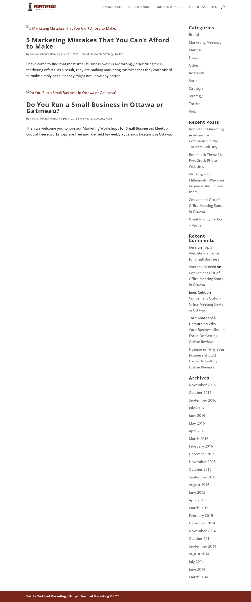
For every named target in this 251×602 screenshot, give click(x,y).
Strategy (108, 54)
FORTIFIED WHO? (139, 7)
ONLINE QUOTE (112, 7)
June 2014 (197, 569)
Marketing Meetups (92, 118)
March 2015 (198, 507)
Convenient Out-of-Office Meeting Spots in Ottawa (206, 205)
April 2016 (197, 431)
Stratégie (196, 88)
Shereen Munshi (202, 266)
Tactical (119, 54)
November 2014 (202, 530)
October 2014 (200, 538)
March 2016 (198, 438)
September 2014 (202, 546)
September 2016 (202, 400)
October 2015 (200, 469)
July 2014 (196, 561)
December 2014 (202, 523)
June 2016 (197, 415)
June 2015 (197, 492)
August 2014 (199, 553)
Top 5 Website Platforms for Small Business (204, 253)
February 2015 (201, 515)
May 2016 (197, 423)
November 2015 (202, 461)
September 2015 (202, 477)
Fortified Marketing (51, 596)
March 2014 (198, 577)
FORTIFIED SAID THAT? (202, 7)
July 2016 (196, 407)
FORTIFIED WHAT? (167, 7)
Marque (195, 50)
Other (194, 65)
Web (192, 111)
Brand (85, 54)
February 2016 (201, 446)
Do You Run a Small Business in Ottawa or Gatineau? (94, 107)
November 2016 (202, 384)
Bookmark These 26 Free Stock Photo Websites (205, 160)
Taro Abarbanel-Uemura (45, 54)
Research (96, 54)
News (109, 118)
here (193, 247)
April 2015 (197, 500)
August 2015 (199, 484)
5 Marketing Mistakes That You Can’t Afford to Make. (97, 43)
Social (193, 80)
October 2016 (200, 392)
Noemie (195, 349)
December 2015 (202, 454)
